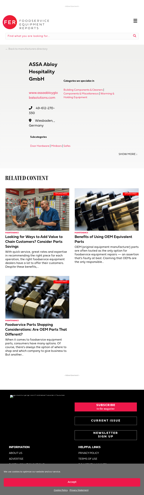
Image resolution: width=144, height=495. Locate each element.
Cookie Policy (61, 490)
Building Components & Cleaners (83, 90)
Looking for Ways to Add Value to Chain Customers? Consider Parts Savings (34, 242)
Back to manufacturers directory (27, 49)
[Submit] (135, 36)
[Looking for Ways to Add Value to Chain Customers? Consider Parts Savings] (37, 209)
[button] (106, 406)
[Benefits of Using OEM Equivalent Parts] (107, 209)
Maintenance (12, 233)
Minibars (56, 146)
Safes (67, 146)
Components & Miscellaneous (81, 93)
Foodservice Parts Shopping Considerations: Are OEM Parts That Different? (36, 329)
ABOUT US (15, 453)
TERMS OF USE (87, 459)
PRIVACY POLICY (88, 453)
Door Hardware (39, 146)
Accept (72, 482)
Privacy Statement (79, 490)
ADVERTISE (16, 459)
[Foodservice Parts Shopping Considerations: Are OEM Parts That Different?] (37, 297)
